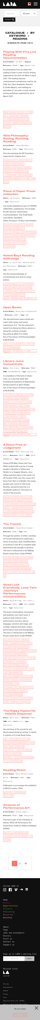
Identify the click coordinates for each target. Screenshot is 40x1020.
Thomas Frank (9, 702)
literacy (28, 500)
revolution (8, 796)
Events (6, 903)
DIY (22, 164)
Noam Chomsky (9, 427)
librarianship (23, 413)
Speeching (18, 694)
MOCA (5, 792)
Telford (7, 511)
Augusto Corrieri (21, 640)
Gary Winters (9, 665)
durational (22, 654)
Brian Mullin (18, 284)
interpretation (10, 836)
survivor (25, 119)
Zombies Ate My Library (21, 515)
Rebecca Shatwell (19, 691)
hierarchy (8, 171)
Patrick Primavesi (11, 680)
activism (7, 395)
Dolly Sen (8, 116)
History (7, 936)
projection (8, 235)
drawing (29, 225)
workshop (27, 123)
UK (5, 576)
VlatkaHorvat (9, 246)
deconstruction (21, 832)
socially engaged (11, 508)
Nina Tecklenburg (11, 676)
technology (22, 431)
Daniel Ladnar (20, 651)
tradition (18, 761)
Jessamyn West (10, 413)
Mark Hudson (24, 420)
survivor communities (13, 123)
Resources (8, 914)
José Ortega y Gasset (13, 750)
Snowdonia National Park (24, 178)
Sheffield (21, 239)
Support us (8, 945)
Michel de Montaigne (12, 754)
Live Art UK (6, 975)
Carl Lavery (27, 643)
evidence (28, 557)
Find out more (20, 1015)
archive (28, 160)
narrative (18, 672)
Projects (7, 909)
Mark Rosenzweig (10, 424)
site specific (20, 572)
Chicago (7, 743)
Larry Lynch (28, 669)
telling (31, 572)
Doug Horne (24, 405)
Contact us (8, 941)
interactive (9, 500)
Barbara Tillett (10, 402)
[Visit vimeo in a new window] (15, 889)
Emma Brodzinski (10, 658)
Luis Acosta (20, 416)
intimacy (29, 284)
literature (8, 291)
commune (7, 164)
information (29, 409)
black (6, 225)
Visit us (7, 939)
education (16, 743)
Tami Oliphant (10, 431)
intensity (18, 171)
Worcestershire (27, 511)
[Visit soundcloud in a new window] (21, 889)
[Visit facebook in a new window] (10, 889)
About (6, 927)
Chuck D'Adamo (25, 402)
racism (23, 235)
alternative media (11, 398)
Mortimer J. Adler (11, 757)
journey (15, 561)
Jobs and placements (13, 933)
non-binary (18, 175)
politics (7, 347)
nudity (31, 291)
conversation (23, 647)
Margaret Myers (10, 420)
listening (8, 175)
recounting (26, 568)
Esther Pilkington (27, 658)
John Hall (8, 669)
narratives (8, 565)
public (6, 295)
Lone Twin (8, 672)
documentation (10, 167)
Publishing (8, 912)
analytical (8, 832)
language (17, 669)
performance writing (12, 687)
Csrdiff (15, 164)
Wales (6, 182)
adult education (10, 739)
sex (13, 239)
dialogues (32, 651)
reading (16, 119)
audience (7, 284)
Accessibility (7, 987)
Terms (5, 997)
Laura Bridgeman (24, 287)
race (17, 235)
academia (7, 160)
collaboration (10, 647)
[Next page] (25, 863)
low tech (20, 232)
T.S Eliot (8, 761)
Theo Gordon (24, 298)
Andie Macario (10, 112)
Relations (8, 694)
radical (31, 235)
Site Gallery (9, 243)
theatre (15, 511)
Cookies (5, 990)
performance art (22, 565)
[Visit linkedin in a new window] (27, 889)
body (17, 643)
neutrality (23, 424)
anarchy (24, 398)
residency (8, 178)
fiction (7, 561)
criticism (8, 651)
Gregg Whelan (22, 665)
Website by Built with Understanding (15, 1004)
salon (22, 295)
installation (9, 232)
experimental (9, 228)
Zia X (34, 298)
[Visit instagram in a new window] (4, 889)
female (20, 167)
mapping (24, 561)
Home (5, 900)
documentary (18, 557)
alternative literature (23, 395)
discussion (14, 225)
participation (21, 504)
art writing (24, 739)
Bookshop (7, 917)
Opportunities (10, 906)
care (30, 112)
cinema (16, 497)
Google (6, 409)
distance (7, 557)
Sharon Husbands (10, 298)
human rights (9, 344)
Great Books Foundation (14, 746)
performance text (11, 683)
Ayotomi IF (22, 112)
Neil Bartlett (21, 291)
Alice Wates (18, 160)
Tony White (21, 243)
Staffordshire (26, 508)
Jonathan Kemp (10, 287)
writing (7, 127)
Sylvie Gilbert (10, 698)
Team (5, 930)
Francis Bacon (28, 743)
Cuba (5, 405)
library (20, 344)
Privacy (5, 994)
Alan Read (8, 640)
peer (23, 757)
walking (20, 702)
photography (28, 687)
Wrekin (6, 515)
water (27, 702)
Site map (6, 984)
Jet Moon (7, 119)
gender (28, 167)
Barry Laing (9, 643)
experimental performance (14, 662)
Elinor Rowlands (21, 116)
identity (20, 228)
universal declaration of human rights (17, 351)
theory (29, 698)
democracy (13, 405)
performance (31, 232)
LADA (26, 171)
